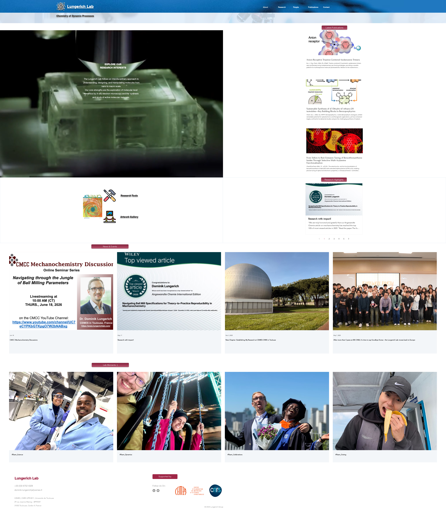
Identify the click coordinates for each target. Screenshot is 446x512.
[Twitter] (158, 490)
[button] (91, 206)
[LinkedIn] (153, 490)
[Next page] (349, 239)
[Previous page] (319, 239)
